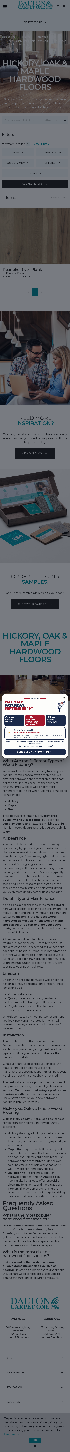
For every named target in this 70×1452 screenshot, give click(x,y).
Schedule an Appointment (35, 752)
